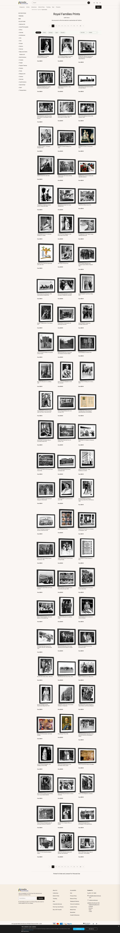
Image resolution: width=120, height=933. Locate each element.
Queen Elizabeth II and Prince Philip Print (85, 294)
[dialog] (60, 929)
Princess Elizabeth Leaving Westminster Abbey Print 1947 (43, 705)
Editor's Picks (41, 7)
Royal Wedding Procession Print (84, 352)
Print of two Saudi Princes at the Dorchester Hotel (85, 647)
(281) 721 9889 (92, 893)
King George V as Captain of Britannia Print (86, 441)
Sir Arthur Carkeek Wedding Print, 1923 (64, 147)
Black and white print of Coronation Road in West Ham (85, 588)
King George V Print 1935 (63, 733)
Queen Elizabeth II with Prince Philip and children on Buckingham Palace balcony (44, 117)
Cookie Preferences (74, 915)
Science (21, 76)
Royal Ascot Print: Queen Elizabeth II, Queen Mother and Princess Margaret (86, 705)
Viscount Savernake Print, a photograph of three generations (85, 823)
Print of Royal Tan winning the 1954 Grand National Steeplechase (44, 294)
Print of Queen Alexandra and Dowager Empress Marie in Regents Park (85, 264)
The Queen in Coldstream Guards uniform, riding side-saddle (44, 205)
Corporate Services (57, 904)
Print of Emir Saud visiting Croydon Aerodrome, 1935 (44, 559)
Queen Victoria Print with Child (43, 175)
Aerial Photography (23, 27)
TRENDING (20, 16)
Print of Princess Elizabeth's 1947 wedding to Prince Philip (44, 765)
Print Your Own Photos (58, 906)
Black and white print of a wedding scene (65, 617)
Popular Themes (23, 65)
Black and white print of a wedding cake (44, 382)
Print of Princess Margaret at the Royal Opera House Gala (64, 235)
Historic (21, 46)
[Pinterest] (97, 924)
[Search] (88, 2)
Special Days (22, 84)
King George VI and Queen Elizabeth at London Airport (85, 87)
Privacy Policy (73, 895)
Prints (20, 71)
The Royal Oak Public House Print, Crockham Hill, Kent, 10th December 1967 (44, 647)
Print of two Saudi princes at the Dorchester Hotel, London (64, 765)
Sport (20, 87)
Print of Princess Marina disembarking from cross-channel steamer (45, 794)
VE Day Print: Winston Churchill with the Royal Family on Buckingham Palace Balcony (85, 57)
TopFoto (39, 9)
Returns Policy (73, 898)
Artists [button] (28, 7)
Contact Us (90, 890)
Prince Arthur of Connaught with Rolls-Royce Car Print (64, 324)
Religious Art (22, 73)
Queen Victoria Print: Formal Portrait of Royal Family (65, 559)
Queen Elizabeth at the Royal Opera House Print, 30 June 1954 (65, 588)
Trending (48, 7)
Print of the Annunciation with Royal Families (44, 734)
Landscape (50, 32)
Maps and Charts (23, 51)
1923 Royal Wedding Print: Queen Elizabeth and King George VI (44, 87)
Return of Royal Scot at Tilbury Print (85, 676)
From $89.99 (39, 61)
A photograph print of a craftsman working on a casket (44, 235)
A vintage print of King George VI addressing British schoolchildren (85, 411)
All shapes (38, 32)
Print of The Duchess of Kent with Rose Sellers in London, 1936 (65, 116)
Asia (20, 40)
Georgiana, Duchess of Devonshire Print (85, 147)
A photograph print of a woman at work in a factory (85, 617)
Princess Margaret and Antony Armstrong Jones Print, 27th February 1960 (86, 500)
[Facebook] (93, 924)
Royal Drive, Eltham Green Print (84, 205)
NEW (19, 18)
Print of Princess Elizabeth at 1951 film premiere (65, 382)
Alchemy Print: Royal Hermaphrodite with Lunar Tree (44, 264)
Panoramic (63, 32)
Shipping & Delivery (74, 901)
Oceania (21, 60)
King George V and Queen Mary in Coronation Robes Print (44, 441)
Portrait (44, 32)
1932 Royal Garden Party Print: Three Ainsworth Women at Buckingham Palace (86, 735)
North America (22, 57)
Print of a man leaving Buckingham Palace (44, 853)
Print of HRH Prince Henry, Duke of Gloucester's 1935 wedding (85, 853)
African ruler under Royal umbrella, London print (65, 176)
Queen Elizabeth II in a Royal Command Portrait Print (43, 57)
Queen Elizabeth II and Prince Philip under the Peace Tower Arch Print (44, 411)
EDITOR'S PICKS (22, 13)
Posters (21, 68)
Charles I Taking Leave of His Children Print (44, 324)
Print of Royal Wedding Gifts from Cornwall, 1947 (65, 411)
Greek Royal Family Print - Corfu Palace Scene (64, 87)
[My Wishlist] (94, 2)
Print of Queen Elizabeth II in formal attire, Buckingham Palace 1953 (65, 57)
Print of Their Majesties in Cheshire (85, 793)
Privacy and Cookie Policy (28, 929)
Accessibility (73, 890)
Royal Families (44, 9)
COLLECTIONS (21, 21)
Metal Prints (73, 909)
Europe (21, 43)
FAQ (71, 893)
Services (21, 79)
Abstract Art (22, 24)
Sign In (98, 7)
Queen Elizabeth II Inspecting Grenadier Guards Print (84, 324)
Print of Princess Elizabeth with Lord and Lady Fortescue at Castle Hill (44, 823)
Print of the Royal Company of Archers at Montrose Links (43, 530)
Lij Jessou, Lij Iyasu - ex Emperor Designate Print (43, 147)
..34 (80, 25)
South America (22, 82)
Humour (21, 49)
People (20, 62)
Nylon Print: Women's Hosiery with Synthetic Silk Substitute (65, 853)
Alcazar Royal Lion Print (63, 529)
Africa (20, 29)
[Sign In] (100, 2)
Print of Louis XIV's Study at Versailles (86, 764)
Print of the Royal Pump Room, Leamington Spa (64, 470)
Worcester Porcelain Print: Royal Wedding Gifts (64, 205)
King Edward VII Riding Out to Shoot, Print (85, 382)
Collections (34, 7)
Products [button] (58, 7)
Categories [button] (22, 7)
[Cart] (97, 2)
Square (56, 32)
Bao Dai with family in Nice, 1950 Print (45, 676)
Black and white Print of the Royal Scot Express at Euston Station (65, 353)
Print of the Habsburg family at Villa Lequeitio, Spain (85, 116)
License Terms (73, 906)
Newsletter (72, 912)
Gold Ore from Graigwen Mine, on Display (65, 823)
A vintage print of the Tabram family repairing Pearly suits (85, 235)
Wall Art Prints (34, 9)
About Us (55, 890)
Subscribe (40, 898)
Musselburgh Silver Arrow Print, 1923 (65, 676)
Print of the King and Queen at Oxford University (65, 794)
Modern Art (22, 54)
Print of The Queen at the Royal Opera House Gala (45, 470)
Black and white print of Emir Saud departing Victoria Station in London (65, 647)
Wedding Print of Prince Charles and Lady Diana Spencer (85, 176)
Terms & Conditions (74, 904)
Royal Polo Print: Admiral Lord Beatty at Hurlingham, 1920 (86, 530)
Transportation (22, 90)
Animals (21, 32)
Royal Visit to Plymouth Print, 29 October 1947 (64, 441)
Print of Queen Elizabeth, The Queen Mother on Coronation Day (44, 617)
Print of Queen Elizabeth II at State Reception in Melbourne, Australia (65, 294)
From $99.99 (81, 856)
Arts (20, 38)
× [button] (118, 926)
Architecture (22, 35)
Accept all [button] (78, 928)
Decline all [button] (91, 928)
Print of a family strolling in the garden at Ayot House (45, 353)
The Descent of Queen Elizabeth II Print (85, 559)
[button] (46, 931)
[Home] (24, 2)
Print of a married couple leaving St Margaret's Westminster (44, 499)
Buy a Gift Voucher (57, 909)
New (53, 7)
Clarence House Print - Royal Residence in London (84, 470)
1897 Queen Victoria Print (63, 263)
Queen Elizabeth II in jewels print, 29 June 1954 (65, 499)
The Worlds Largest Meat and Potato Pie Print (44, 588)
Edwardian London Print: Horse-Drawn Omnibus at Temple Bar (65, 705)
